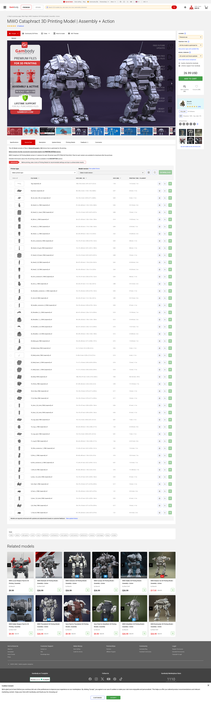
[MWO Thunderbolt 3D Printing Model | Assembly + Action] (48, 608)
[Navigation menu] (5, 7)
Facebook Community (145, 651)
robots (17, 535)
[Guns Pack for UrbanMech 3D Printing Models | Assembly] (105, 608)
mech (32, 535)
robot (11, 535)
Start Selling (76, 649)
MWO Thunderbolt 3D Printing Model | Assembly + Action (48, 625)
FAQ (42, 651)
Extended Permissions (178, 651)
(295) (199, 106)
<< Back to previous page (14, 16)
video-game (25, 535)
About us (10, 649)
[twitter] (127, 2)
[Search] (174, 7)
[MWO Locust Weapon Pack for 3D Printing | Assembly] (20, 565)
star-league (100, 535)
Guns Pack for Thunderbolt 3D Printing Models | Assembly (77, 625)
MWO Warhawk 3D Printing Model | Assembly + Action (47, 582)
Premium (26, 7)
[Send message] (181, 116)
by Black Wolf (41, 586)
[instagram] (124, 2)
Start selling (78, 1)
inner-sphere (64, 535)
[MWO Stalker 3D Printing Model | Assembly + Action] (134, 565)
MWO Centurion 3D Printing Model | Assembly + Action (76, 582)
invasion (92, 535)
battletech (45, 535)
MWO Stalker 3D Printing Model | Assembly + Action (132, 582)
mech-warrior (74, 535)
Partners (108, 649)
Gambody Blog (143, 649)
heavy (107, 535)
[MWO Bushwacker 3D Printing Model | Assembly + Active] (162, 608)
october (114, 535)
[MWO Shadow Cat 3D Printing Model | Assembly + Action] (162, 565)
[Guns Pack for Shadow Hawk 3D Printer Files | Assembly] (198, 140)
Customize (97, 697)
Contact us (43, 649)
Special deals (69, 1)
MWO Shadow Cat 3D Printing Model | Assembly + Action (162, 582)
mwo (38, 535)
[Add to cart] (31, 590)
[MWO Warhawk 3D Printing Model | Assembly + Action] (48, 565)
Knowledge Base (45, 654)
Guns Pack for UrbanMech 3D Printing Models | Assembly (105, 625)
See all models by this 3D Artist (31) (190, 146)
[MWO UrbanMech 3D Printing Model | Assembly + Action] (134, 608)
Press (9, 657)
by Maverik (12, 586)
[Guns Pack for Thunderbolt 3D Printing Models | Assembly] (77, 608)
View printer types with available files (189, 48)
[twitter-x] (102, 679)
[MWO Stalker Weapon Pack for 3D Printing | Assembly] (20, 608)
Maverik (189, 101)
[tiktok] (121, 679)
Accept (113, 697)
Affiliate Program (111, 651)
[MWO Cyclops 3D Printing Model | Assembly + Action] (105, 565)
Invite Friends (11, 654)
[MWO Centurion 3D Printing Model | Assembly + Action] (77, 565)
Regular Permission (177, 649)
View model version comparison (187, 59)
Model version (184, 52)
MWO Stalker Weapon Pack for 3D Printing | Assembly (19, 625)
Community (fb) (93, 1)
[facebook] (120, 2)
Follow (183, 111)
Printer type (183, 41)
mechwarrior (54, 535)
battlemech (84, 535)
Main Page (25, 16)
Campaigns (11, 651)
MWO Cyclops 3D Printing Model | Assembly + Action (104, 582)
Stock (38, 7)
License (181, 33)
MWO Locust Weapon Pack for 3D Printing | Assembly (19, 582)
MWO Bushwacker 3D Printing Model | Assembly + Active (162, 625)
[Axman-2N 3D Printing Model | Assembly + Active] (182, 132)
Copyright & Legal (177, 654)
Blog (84, 1)
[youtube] (131, 2)
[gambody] (14, 7)
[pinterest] (114, 679)
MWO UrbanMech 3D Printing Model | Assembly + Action (133, 625)
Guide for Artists (78, 651)
